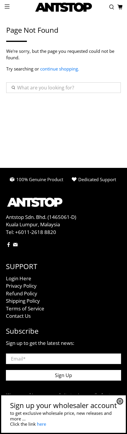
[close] (120, 401)
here (41, 424)
